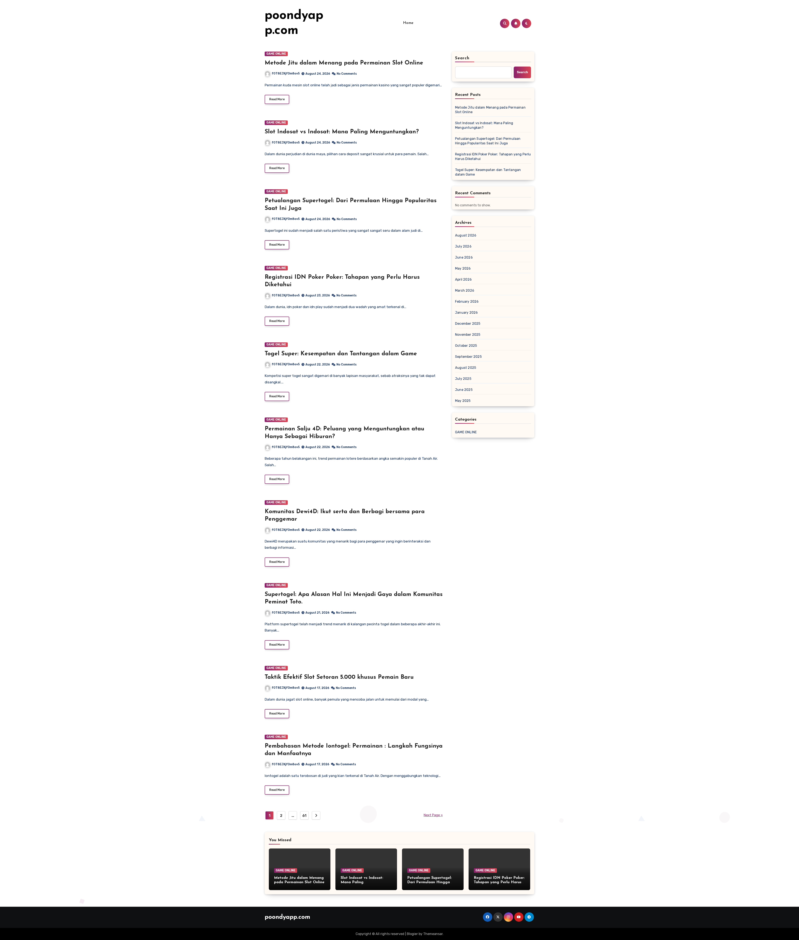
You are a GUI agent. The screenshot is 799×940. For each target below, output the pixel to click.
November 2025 (467, 335)
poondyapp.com (287, 917)
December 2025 (467, 324)
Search (462, 58)
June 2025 (464, 390)
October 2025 (466, 346)
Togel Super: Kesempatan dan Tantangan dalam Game (341, 354)
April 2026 (463, 279)
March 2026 (464, 290)
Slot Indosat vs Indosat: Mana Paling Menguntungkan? (342, 132)
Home (408, 23)
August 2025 (465, 368)
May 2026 (463, 268)
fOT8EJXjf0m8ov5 (286, 73)
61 (304, 815)
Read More (277, 99)
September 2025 (468, 357)
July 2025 (463, 379)
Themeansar (433, 934)
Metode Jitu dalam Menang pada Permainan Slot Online (344, 63)
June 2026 (464, 257)
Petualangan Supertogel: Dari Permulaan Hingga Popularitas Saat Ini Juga (488, 141)
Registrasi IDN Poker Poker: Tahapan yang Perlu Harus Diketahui (493, 156)
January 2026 (466, 313)
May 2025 (463, 401)
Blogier (412, 934)
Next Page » (433, 815)
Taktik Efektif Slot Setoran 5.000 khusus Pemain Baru (339, 677)
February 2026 (467, 301)
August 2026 (465, 235)
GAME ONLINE (276, 54)
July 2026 (463, 246)
